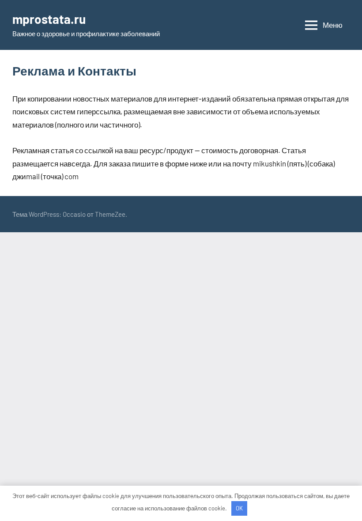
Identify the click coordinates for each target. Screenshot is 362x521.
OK (239, 508)
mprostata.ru (49, 18)
